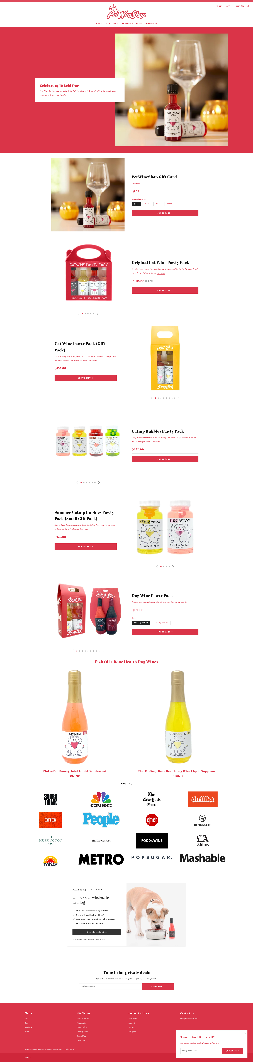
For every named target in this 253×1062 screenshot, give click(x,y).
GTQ (228, 6)
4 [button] (90, 313)
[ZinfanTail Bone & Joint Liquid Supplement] (75, 717)
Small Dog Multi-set (141, 623)
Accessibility (81, 1036)
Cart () (239, 6)
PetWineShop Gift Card (154, 176)
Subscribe (156, 986)
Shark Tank (132, 1018)
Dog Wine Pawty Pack (152, 595)
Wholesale (127, 23)
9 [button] (99, 651)
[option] (88, 194)
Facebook (131, 1023)
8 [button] (174, 398)
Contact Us (151, 23)
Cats (107, 23)
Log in (219, 6)
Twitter (131, 1027)
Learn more (136, 183)
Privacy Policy (81, 1023)
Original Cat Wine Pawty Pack (160, 262)
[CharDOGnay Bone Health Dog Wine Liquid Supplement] (178, 717)
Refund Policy (82, 1027)
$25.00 (147, 204)
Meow (27, 1031)
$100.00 (169, 204)
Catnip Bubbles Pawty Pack (158, 431)
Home (99, 23)
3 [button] (88, 313)
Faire (139, 23)
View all (125, 784)
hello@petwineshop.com (188, 1018)
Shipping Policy (82, 1031)
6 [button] (169, 398)
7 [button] (172, 398)
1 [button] (82, 313)
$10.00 (136, 204)
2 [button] (85, 313)
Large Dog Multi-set (161, 623)
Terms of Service (83, 1018)
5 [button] (93, 313)
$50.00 (158, 204)
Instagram (132, 1031)
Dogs (115, 23)
